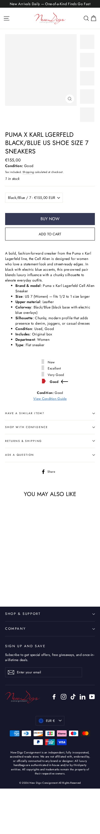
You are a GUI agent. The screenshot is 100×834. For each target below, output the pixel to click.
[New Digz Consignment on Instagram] (63, 697)
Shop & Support (23, 613)
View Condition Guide (50, 398)
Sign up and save (25, 646)
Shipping (28, 172)
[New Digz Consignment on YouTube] (92, 697)
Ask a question (19, 455)
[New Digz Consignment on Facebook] (54, 697)
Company (15, 628)
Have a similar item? (24, 413)
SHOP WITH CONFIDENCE (26, 427)
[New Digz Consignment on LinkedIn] (82, 697)
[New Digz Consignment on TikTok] (73, 697)
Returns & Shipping (23, 441)
